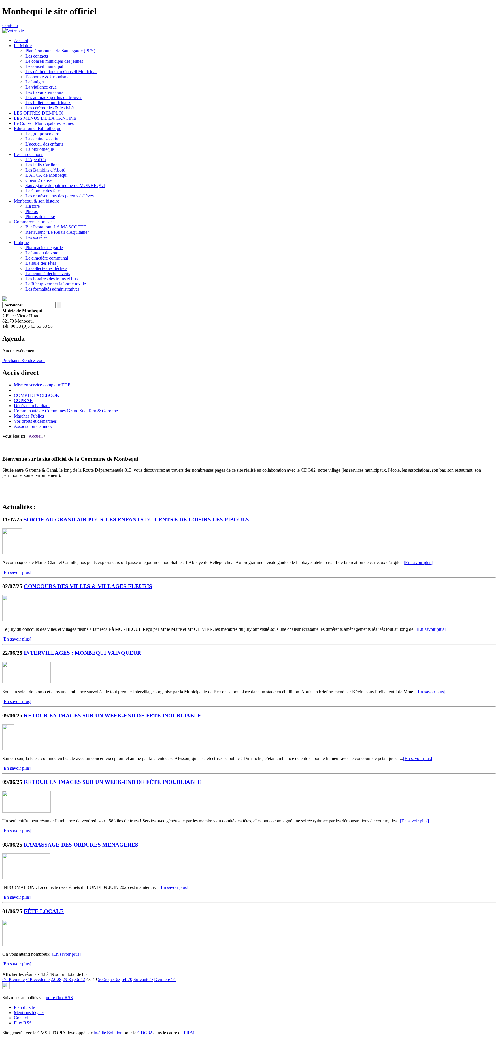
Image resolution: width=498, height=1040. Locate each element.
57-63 (115, 979)
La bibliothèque (39, 149)
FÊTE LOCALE (44, 911)
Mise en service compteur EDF (42, 384)
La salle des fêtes (40, 263)
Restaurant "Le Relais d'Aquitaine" (57, 232)
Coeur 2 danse (38, 180)
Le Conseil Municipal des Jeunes (44, 123)
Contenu (10, 25)
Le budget (34, 81)
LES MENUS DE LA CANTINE (45, 118)
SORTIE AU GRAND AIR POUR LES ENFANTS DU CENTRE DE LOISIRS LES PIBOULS (136, 520)
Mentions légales (29, 1012)
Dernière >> (165, 979)
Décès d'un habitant (32, 405)
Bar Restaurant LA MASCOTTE (55, 226)
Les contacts (36, 56)
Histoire (32, 206)
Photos (31, 211)
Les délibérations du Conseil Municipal (61, 71)
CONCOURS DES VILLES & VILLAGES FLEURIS (88, 586)
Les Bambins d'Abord (45, 169)
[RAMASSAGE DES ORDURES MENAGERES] (26, 877)
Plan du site (24, 1007)
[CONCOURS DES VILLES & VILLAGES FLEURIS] (8, 619)
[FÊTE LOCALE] (11, 944)
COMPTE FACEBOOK (36, 395)
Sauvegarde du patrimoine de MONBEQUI (65, 185)
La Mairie (23, 45)
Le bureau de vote (41, 252)
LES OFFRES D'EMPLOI (38, 113)
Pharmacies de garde (44, 247)
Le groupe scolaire (42, 133)
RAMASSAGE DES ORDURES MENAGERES (81, 845)
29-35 (68, 979)
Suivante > (143, 979)
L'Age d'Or (35, 159)
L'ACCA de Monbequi (46, 175)
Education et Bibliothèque (37, 128)
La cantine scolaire (42, 138)
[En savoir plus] (418, 562)
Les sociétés (36, 237)
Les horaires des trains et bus (51, 278)
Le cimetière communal (46, 258)
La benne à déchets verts (47, 273)
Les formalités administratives (52, 289)
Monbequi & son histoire (36, 201)
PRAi (189, 1032)
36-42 (79, 979)
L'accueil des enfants (44, 144)
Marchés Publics (29, 416)
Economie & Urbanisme (47, 76)
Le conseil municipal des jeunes (54, 61)
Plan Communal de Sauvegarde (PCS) (60, 50)
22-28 (56, 979)
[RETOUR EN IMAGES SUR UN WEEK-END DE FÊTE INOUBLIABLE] (8, 748)
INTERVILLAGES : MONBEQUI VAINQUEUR (82, 653)
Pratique (21, 242)
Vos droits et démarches (35, 421)
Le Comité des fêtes (43, 190)
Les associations (28, 154)
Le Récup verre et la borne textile (55, 283)
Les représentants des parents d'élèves (59, 195)
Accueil (21, 40)
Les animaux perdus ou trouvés (53, 97)
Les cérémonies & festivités (50, 107)
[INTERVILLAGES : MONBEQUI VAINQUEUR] (26, 681)
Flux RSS (23, 1022)
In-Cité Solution (107, 1032)
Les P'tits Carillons (42, 164)
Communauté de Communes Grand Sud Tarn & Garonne (66, 410)
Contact (21, 1017)
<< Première (13, 979)
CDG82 (144, 1032)
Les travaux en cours (44, 92)
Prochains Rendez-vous (23, 360)
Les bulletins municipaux (48, 102)
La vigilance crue (41, 87)
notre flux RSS (59, 997)
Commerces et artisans (34, 221)
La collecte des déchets (46, 268)
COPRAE (23, 400)
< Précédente (38, 979)
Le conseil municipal (44, 66)
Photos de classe (40, 216)
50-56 (103, 979)
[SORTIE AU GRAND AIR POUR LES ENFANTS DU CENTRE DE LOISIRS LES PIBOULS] (12, 552)
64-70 (127, 979)
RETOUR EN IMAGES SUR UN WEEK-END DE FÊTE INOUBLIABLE (112, 716)
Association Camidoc (33, 426)
